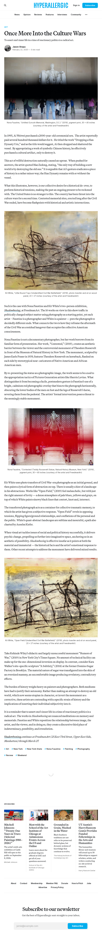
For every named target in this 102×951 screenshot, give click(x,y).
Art (6, 27)
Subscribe (90, 5)
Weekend (22, 755)
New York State (34, 749)
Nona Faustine (53, 749)
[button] (36, 883)
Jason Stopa (19, 46)
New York (18, 749)
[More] (86, 14)
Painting (69, 749)
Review (9, 755)
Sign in (76, 5)
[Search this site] (5, 5)
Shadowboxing (12, 736)
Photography (83, 749)
